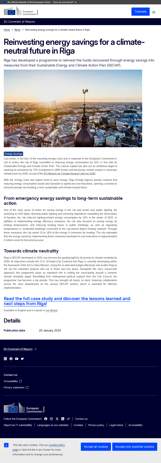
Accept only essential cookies (134, 446)
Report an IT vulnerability (18, 425)
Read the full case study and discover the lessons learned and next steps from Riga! (67, 301)
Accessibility (135, 425)
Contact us (81, 418)
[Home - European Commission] (23, 11)
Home (7, 29)
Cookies (78, 425)
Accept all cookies (96, 446)
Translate (141, 11)
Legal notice (116, 425)
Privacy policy (96, 425)
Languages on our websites (53, 425)
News (17, 29)
